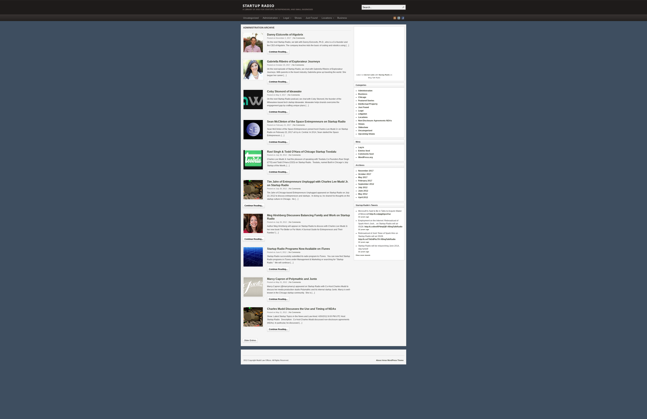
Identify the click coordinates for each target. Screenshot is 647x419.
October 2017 (364, 174)
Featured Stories (366, 100)
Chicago (362, 97)
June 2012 (363, 191)
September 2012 (366, 184)
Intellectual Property (368, 104)
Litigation (362, 114)
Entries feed (364, 151)
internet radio (369, 75)
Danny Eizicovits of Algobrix (285, 34)
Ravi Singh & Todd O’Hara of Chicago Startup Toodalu (301, 151)
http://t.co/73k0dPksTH (369, 239)
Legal (285, 18)
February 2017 (365, 181)
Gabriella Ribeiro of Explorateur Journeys (293, 61)
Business (342, 17)
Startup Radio (258, 5)
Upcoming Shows (366, 134)
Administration (269, 18)
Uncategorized (251, 17)
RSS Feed (394, 18)
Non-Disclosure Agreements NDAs (375, 120)
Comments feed (366, 154)
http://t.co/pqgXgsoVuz (380, 214)
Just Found (312, 17)
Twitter (398, 18)
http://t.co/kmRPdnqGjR (375, 226)
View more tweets (363, 255)
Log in (361, 147)
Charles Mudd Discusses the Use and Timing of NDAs (301, 308)
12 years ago (363, 217)
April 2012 (363, 197)
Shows (298, 17)
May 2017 (362, 177)
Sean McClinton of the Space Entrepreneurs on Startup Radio (306, 121)
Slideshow (363, 127)
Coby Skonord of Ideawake (284, 91)
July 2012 (362, 187)
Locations (326, 18)
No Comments (299, 38)
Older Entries (250, 340)
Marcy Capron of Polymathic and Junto (292, 278)
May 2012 (362, 194)
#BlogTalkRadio (394, 226)
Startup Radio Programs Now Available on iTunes (298, 248)
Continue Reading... (278, 52)
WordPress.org (365, 157)
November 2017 (366, 171)
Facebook (403, 18)
